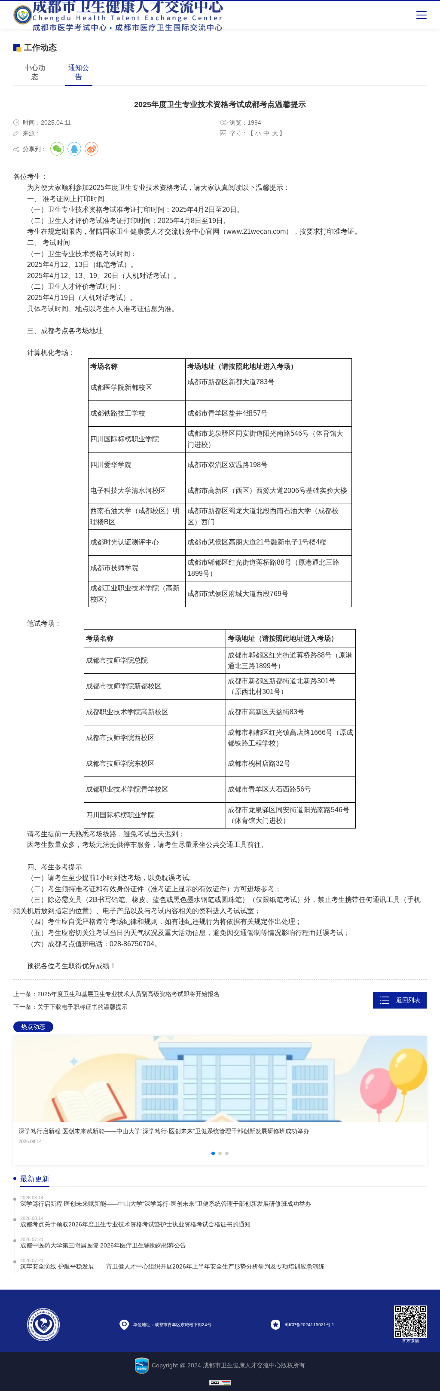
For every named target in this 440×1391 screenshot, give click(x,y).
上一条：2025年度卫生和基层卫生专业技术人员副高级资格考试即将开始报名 (116, 994)
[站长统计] (220, 1382)
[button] (213, 1153)
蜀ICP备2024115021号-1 (309, 1324)
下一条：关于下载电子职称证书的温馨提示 (70, 1006)
